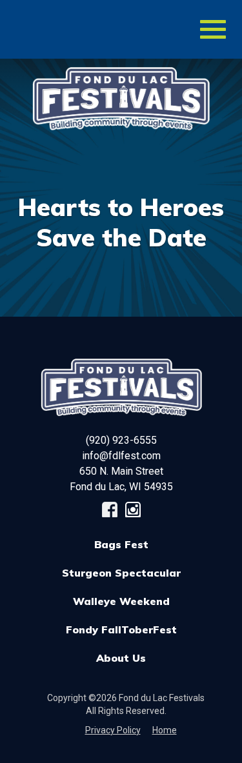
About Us (121, 657)
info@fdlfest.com (121, 456)
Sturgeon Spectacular (121, 572)
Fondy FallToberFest (121, 629)
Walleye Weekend (121, 601)
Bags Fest (121, 544)
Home (164, 730)
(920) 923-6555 (121, 440)
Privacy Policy (113, 730)
